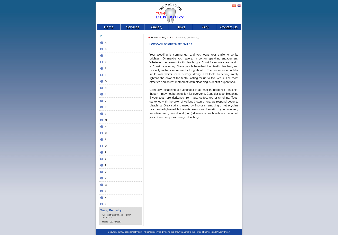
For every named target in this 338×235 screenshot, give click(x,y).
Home (154, 37)
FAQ (164, 37)
